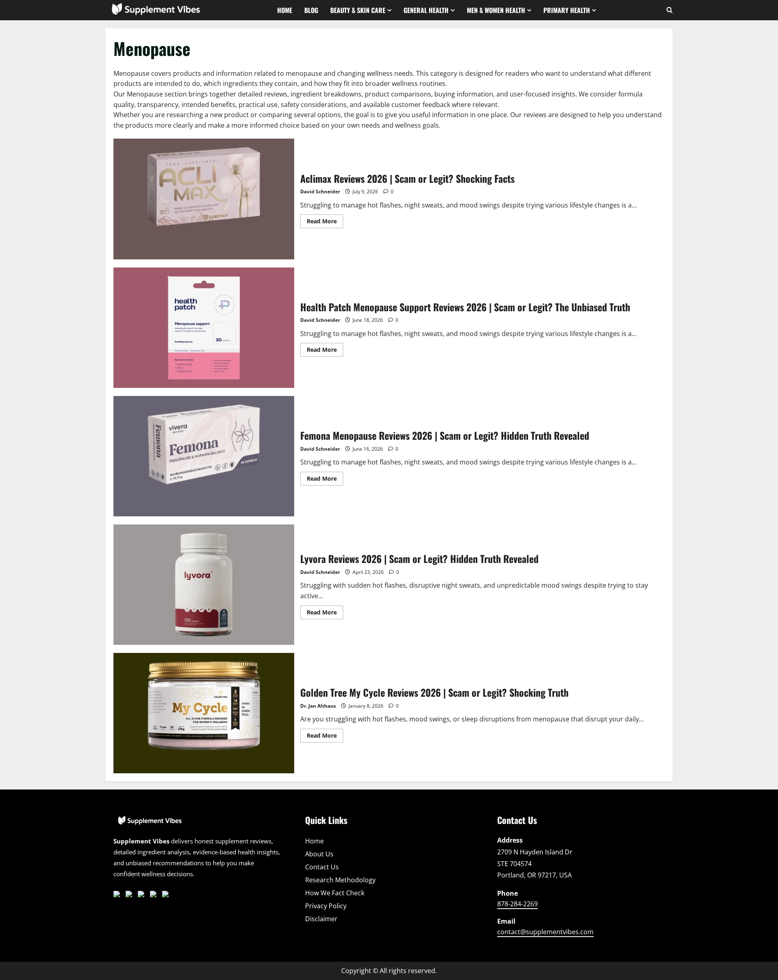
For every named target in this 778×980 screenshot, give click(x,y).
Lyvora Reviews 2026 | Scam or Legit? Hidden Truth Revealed (203, 584)
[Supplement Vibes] (149, 824)
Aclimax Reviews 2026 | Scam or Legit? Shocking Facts (203, 199)
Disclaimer (321, 918)
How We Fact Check (334, 892)
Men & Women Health (496, 10)
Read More (325, 222)
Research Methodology (340, 879)
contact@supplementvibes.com (545, 931)
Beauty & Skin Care (357, 10)
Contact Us (322, 866)
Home (284, 10)
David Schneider (320, 191)
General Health (426, 10)
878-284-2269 (517, 903)
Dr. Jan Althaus (318, 705)
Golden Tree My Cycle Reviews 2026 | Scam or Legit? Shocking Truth (203, 713)
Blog (311, 10)
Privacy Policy (325, 905)
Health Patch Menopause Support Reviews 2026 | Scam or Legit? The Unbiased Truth (203, 327)
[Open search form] (670, 10)
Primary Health (566, 10)
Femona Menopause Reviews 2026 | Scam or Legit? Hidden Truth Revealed (203, 456)
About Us (319, 853)
